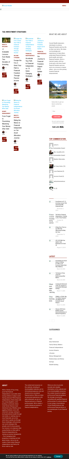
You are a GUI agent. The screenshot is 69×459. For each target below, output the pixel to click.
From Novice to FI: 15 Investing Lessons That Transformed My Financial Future (61, 204)
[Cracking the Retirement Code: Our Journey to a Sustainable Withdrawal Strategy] (51, 284)
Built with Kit (58, 126)
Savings (51, 362)
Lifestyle (51, 353)
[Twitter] (64, 1)
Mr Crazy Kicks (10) (59, 166)
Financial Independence (56, 347)
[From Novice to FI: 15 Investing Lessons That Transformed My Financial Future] (51, 201)
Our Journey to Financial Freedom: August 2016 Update (41, 64)
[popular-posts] (51, 197)
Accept (58, 456)
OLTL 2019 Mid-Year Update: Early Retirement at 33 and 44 (61, 243)
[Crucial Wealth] (34, 18)
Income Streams (54, 350)
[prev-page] (50, 320)
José (3, 69)
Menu (64, 5)
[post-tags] (65, 197)
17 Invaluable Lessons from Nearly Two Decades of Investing (6, 56)
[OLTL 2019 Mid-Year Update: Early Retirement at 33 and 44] (51, 240)
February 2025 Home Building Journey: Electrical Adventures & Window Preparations (61, 311)
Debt (50, 339)
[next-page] (53, 320)
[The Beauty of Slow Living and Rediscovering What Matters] (51, 273)
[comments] (60, 197)
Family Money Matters (55, 344)
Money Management (55, 356)
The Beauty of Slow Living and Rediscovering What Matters (60, 275)
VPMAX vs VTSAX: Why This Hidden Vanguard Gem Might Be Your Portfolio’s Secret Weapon (61, 299)
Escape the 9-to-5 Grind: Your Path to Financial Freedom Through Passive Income (17, 70)
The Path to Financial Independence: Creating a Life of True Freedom (61, 216)
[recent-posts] (56, 197)
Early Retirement (54, 342)
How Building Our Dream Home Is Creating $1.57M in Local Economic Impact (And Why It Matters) (61, 263)
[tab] (51, 197)
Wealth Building (53, 364)
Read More (4, 75)
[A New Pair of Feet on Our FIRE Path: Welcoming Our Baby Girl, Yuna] (51, 227)
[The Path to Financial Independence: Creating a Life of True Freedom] (51, 215)
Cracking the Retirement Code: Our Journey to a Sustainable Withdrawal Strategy (61, 286)
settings (49, 457)
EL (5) (55, 188)
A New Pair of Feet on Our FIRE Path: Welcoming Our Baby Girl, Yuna (61, 229)
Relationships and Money (56, 359)
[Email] (66, 1)
